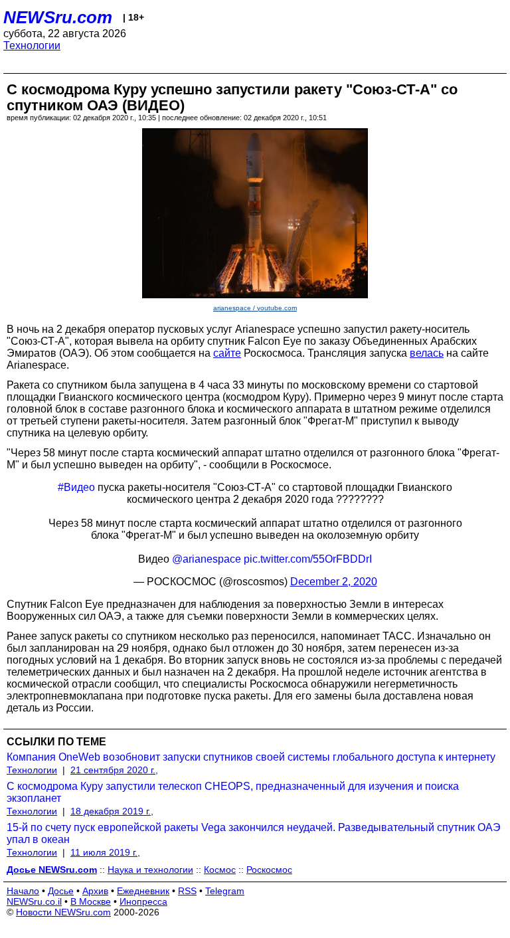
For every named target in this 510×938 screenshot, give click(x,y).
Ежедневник (143, 891)
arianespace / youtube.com (255, 308)
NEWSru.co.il (34, 901)
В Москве (90, 901)
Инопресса (143, 901)
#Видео (76, 487)
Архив (95, 891)
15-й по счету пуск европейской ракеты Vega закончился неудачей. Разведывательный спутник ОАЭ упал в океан (254, 833)
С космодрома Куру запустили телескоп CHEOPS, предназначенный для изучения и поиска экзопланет (233, 792)
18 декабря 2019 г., (111, 811)
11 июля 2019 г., (105, 852)
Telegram (224, 891)
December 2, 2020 (333, 581)
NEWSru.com (57, 17)
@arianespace (206, 559)
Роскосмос (269, 869)
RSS (187, 891)
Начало (23, 891)
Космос (220, 869)
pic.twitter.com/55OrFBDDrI (308, 559)
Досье (61, 891)
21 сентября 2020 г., (114, 770)
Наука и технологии (150, 869)
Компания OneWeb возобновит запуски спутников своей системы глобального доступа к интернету (251, 757)
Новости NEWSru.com (63, 912)
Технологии (31, 45)
